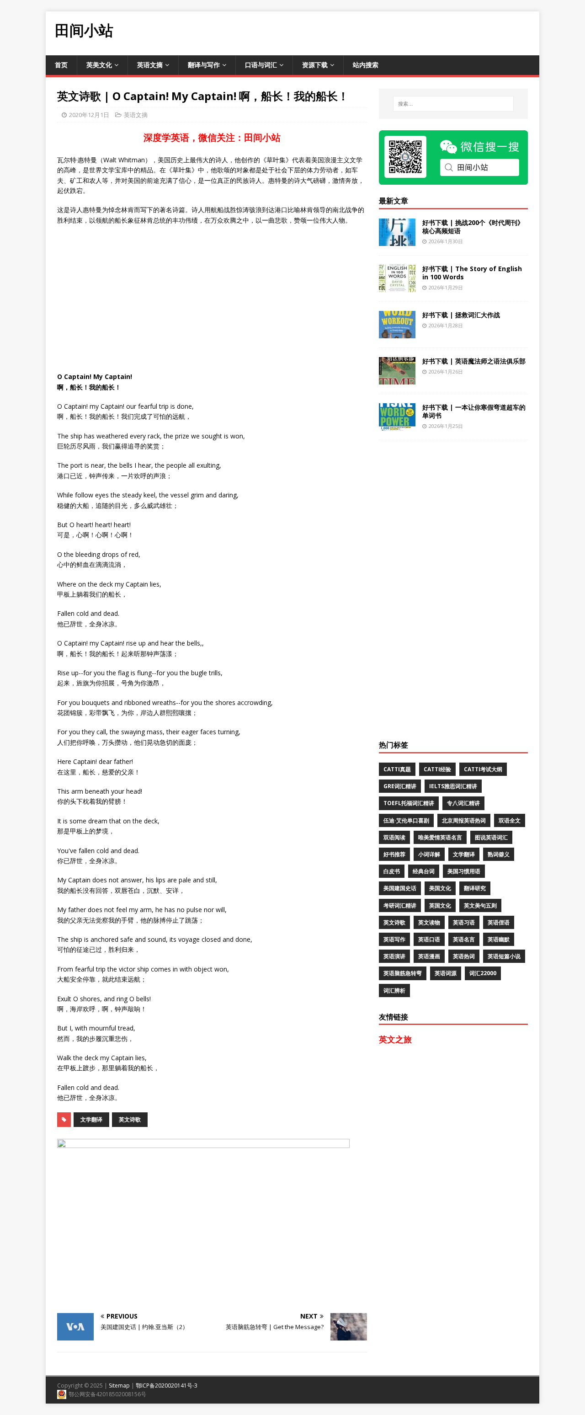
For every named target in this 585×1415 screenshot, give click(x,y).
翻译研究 (475, 888)
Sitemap (119, 1385)
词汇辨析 (394, 990)
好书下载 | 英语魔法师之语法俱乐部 (474, 361)
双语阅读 (394, 837)
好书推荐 (394, 854)
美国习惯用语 (463, 871)
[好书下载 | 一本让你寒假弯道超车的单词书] (397, 425)
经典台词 (424, 871)
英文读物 (429, 922)
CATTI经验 (437, 769)
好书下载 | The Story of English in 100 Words (472, 272)
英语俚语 (499, 922)
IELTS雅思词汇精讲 (453, 786)
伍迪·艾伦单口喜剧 (406, 820)
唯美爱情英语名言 (440, 837)
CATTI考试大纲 (483, 769)
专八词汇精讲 (463, 803)
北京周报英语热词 (464, 820)
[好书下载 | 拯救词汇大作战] (397, 332)
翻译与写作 (204, 64)
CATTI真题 (397, 769)
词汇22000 (482, 973)
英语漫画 (429, 956)
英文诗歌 (130, 1119)
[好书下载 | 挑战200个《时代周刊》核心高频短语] (397, 240)
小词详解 (429, 854)
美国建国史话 (399, 888)
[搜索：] (453, 104)
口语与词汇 (261, 64)
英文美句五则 (480, 905)
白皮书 (391, 871)
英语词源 (446, 973)
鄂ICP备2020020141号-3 (166, 1385)
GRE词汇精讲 (399, 786)
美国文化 (440, 888)
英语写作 (394, 939)
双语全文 (510, 820)
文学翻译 (91, 1119)
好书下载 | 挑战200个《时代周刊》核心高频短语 (473, 226)
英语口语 (429, 939)
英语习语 (464, 922)
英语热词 (464, 956)
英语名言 (464, 939)
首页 (61, 64)
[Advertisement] (373, 32)
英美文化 (99, 64)
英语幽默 (499, 939)
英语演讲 (394, 956)
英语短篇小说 (504, 956)
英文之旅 (395, 1039)
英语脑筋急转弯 (402, 973)
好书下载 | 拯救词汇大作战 (461, 314)
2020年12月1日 (89, 115)
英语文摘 (150, 64)
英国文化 (440, 905)
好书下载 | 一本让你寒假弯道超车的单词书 (474, 411)
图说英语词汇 (491, 837)
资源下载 (315, 64)
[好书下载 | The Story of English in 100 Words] (397, 286)
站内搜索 (365, 64)
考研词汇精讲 (399, 905)
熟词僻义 (499, 854)
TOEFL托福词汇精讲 (408, 803)
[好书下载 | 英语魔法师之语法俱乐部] (397, 378)
